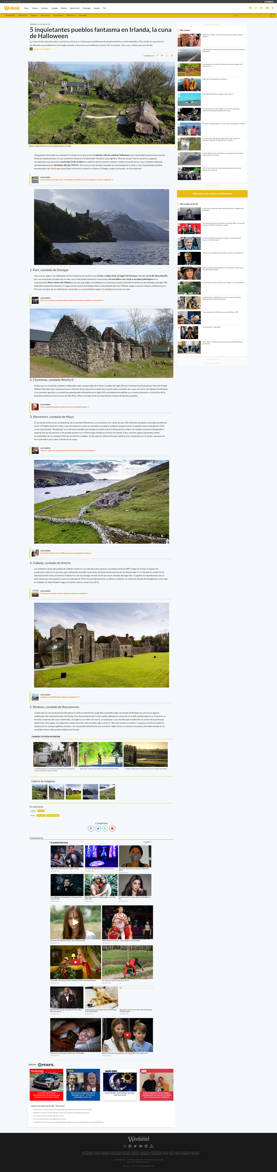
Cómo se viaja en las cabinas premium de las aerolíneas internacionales (67, 450)
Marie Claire (115, 1153)
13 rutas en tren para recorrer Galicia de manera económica (63, 593)
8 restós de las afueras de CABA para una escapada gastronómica (65, 553)
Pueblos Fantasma (53, 815)
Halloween (41, 815)
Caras (97, 1153)
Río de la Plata (58, 15)
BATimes (195, 1153)
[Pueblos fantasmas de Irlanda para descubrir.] (56, 792)
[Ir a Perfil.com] (269, 1)
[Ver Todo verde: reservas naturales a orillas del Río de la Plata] (100, 743)
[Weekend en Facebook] (130, 1146)
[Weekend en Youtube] (140, 1146)
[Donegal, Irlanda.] (90, 792)
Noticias (105, 1153)
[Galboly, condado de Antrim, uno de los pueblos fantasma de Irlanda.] (40, 792)
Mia (177, 1153)
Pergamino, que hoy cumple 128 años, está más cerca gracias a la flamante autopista (61, 1113)
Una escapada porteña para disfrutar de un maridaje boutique (63, 407)
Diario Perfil (87, 1153)
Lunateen (185, 1153)
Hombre (135, 1153)
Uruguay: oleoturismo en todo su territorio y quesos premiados (146, 769)
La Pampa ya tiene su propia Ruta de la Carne (49, 1116)
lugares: (33, 811)
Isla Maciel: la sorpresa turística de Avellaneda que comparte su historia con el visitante (63, 1109)
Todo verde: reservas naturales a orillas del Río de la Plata (99, 769)
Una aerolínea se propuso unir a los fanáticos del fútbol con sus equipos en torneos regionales (75, 180)
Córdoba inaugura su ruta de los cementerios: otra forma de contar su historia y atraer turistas (55, 770)
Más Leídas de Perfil (189, 204)
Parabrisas (145, 1153)
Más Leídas (185, 30)
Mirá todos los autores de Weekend (212, 193)
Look (165, 1153)
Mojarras (34, 15)
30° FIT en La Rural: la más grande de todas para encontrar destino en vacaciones (71, 300)
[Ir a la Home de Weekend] (138, 1139)
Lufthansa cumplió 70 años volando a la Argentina (59, 697)
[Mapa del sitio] (151, 1146)
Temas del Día (10, 15)
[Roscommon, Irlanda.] (73, 792)
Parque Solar (45, 15)
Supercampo (156, 1153)
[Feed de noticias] (146, 1146)
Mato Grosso (23, 15)
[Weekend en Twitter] (135, 1146)
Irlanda (40, 810)
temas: (33, 815)
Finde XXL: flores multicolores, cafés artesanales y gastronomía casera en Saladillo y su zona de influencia (69, 1122)
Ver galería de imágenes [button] (42, 49)
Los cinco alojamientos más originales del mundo (50, 1119)
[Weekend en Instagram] (125, 1146)
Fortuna (126, 1153)
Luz (171, 1153)
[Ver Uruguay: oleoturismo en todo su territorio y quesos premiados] (146, 743)
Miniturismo (71, 15)
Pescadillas (83, 15)
